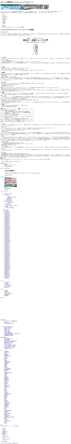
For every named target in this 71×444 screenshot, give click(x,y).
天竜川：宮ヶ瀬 (7, 343)
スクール (4, 17)
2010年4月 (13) (7, 261)
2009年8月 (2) (7, 269)
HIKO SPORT (7, 369)
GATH (6, 365)
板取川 (6, 421)
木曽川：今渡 (7, 331)
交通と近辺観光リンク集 (9, 323)
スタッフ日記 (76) (8, 201)
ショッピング (4, 16)
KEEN (6, 375)
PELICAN (6, 392)
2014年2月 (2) (7, 211)
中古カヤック (4, 18)
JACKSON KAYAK (8, 372)
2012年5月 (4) (7, 234)
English (3, 22)
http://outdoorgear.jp (8, 166)
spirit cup (6, 405)
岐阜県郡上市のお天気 (9, 335)
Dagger (6, 360)
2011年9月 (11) (7, 243)
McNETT (6, 382)
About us (4, 430)
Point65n (6, 394)
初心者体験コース (8, 284)
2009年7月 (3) (7, 270)
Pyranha (6, 397)
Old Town (6, 390)
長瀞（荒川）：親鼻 (8, 342)
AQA (5, 352)
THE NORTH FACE (8, 410)
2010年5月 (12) (7, 260)
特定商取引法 (7, 294)
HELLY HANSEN (8, 368)
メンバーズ (7, 285)
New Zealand (7, 387)
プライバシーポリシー (9, 293)
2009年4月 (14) (7, 273)
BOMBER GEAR (8, 355)
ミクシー (6, 322)
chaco (5, 359)
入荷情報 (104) (9, 197)
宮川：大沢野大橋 (8, 332)
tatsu (5, 408)
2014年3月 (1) (7, 210)
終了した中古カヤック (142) (12, 205)
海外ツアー (7, 287)
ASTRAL (6, 354)
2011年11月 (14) (7, 241)
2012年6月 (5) (7, 233)
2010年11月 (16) (7, 254)
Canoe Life (6, 357)
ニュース (4, 15)
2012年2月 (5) (7, 237)
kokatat (6, 376)
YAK (5, 418)
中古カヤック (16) (8, 204)
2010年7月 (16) (7, 258)
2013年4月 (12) (7, 222)
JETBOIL (6, 373)
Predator (6, 395)
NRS (5, 389)
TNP (5, 412)
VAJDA (6, 414)
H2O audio (6, 367)
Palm (5, 391)
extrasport (6, 363)
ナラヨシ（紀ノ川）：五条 (10, 347)
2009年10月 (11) (7, 268)
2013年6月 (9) (7, 220)
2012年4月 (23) (7, 235)
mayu (5, 381)
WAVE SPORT (7, 415)
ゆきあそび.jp (4, 441)
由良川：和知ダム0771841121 (10, 346)
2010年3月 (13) (7, 262)
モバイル (4, 21)
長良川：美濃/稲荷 (8, 327)
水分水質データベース (9, 338)
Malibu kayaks (7, 379)
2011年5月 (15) (7, 247)
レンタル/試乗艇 (8, 286)
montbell (6, 383)
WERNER (6, 416)
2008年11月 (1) (7, 275)
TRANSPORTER (8, 413)
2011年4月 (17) (7, 248)
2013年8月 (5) (7, 218)
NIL (5, 388)
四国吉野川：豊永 (8, 348)
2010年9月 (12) (7, 256)
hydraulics (6, 370)
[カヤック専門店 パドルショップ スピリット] (24, 9)
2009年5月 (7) (7, 272)
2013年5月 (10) (7, 221)
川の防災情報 (7, 339)
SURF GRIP (7, 406)
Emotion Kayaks (7, 362)
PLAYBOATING (7, 393)
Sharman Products (8, 403)
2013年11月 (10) (7, 215)
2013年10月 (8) (7, 216)
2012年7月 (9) (7, 232)
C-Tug (6, 356)
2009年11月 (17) (7, 267)
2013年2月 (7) (7, 224)
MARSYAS (7, 380)
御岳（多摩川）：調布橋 (9, 341)
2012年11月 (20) (7, 228)
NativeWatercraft (7, 385)
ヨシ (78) (8, 203)
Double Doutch (7, 361)
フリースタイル (7, 420)
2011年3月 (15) (7, 249)
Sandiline (6, 400)
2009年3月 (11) (7, 274)
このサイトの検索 (3, 425)
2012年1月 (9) (7, 238)
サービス (4, 429)
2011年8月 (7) (7, 244)
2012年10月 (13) (7, 229)
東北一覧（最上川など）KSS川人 (11, 340)
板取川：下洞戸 (7, 330)
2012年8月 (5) (7, 231)
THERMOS (7, 411)
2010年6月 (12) (7, 259)
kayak (6, 374)
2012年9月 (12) (7, 230)
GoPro (6, 366)
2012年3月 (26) (7, 236)
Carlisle (6, 358)
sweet (5, 407)
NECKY (6, 386)
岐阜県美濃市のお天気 (9, 334)
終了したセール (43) (12, 196)
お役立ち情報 (4, 431)
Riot (5, 399)
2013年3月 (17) (7, 223)
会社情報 (6, 295)
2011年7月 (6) (7, 245)
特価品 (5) (6, 206)
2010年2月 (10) (7, 263)
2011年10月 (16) (7, 242)
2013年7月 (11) (7, 219)
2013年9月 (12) (7, 217)
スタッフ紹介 (7, 292)
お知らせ (4, 26)
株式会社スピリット (6, 436)
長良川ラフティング (6, 439)
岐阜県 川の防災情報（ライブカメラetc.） (12, 333)
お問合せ (4, 23)
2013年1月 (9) (7, 225)
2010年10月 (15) (7, 255)
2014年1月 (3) (7, 212)
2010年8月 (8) (7, 257)
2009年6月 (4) (7, 271)
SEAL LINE (7, 401)
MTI (5, 384)
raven (5, 398)
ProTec (6, 396)
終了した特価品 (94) (10, 207)
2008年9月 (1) (7, 276)
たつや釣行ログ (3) (10, 202)
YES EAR (6, 419)
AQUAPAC (7, 353)
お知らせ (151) (7, 194)
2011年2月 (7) (7, 250)
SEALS (6, 402)
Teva (5, 409)
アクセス (6, 290)
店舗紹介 (6, 291)
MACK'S (6, 378)
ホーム (3, 14)
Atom (1, 424)
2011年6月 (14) (7, 246)
